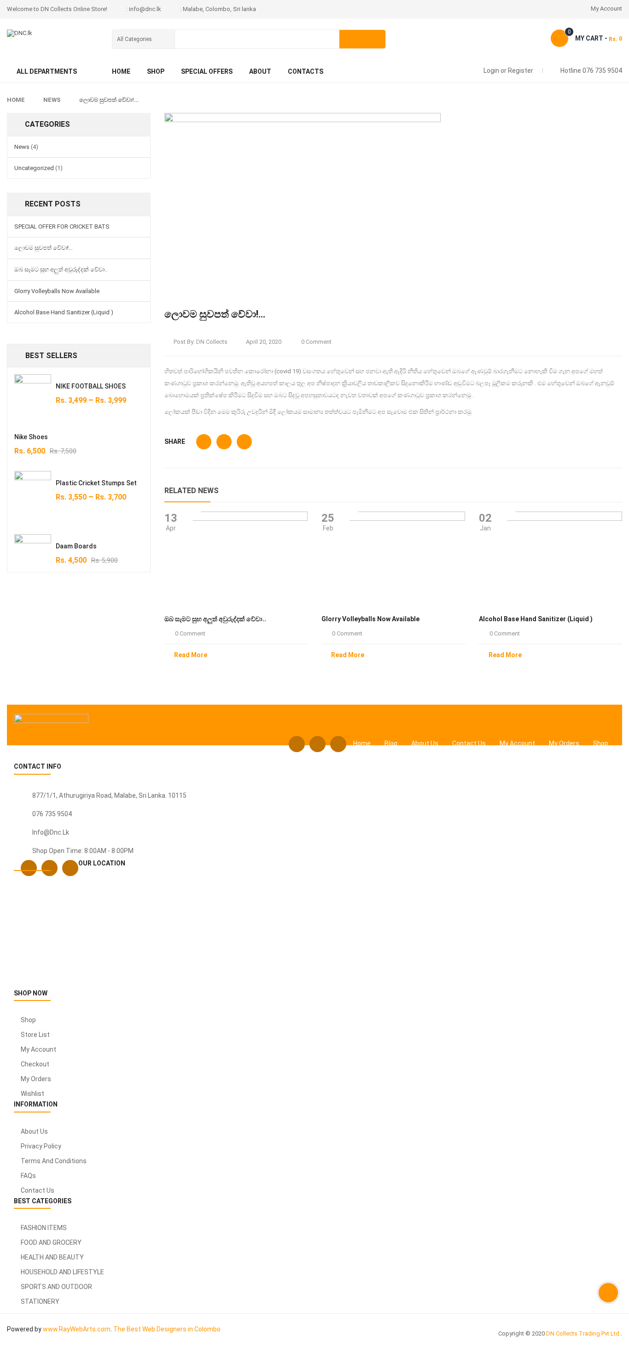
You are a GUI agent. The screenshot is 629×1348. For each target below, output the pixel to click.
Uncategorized (34, 168)
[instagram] (317, 744)
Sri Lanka (152, 795)
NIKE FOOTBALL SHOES (91, 386)
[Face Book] (297, 744)
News (52, 99)
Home (16, 99)
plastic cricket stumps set (96, 483)
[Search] (362, 39)
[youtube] (338, 744)
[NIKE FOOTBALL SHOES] (32, 392)
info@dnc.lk (50, 832)
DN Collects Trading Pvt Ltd (582, 1333)
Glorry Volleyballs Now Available (56, 291)
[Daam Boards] (32, 552)
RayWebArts (77, 1329)
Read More (190, 655)
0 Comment (316, 341)
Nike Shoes (31, 437)
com (104, 1329)
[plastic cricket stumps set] (32, 495)
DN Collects (211, 341)
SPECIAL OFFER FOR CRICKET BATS (62, 226)
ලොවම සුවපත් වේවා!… (43, 247)
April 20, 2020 (263, 341)
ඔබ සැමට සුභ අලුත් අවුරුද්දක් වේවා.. (60, 269)
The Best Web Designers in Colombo (167, 1329)
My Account (606, 8)
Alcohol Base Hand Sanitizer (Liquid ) (63, 312)
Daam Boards (76, 546)
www (50, 1329)
